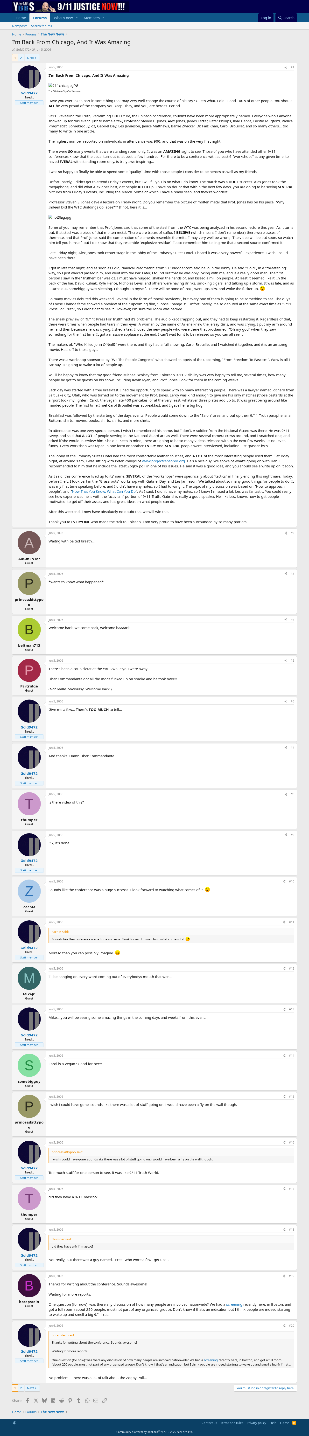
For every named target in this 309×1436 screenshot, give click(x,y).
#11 (291, 922)
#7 (292, 748)
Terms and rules (231, 1423)
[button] (76, 17)
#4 (292, 620)
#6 (292, 701)
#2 (292, 533)
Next (30, 57)
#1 (292, 67)
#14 (291, 1056)
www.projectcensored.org (163, 460)
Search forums (41, 26)
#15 (291, 1097)
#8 (292, 794)
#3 (292, 574)
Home (21, 17)
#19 (291, 1276)
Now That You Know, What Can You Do (104, 491)
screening (234, 1304)
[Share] (286, 67)
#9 (292, 835)
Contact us (209, 1423)
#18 (291, 1230)
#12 (291, 968)
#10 (291, 881)
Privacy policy (256, 1423)
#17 (291, 1189)
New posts (19, 26)
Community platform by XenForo (154, 1432)
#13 (291, 1009)
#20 (291, 1326)
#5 (292, 661)
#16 (291, 1142)
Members (92, 17)
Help (273, 1423)
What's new (63, 17)
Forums (40, 17)
